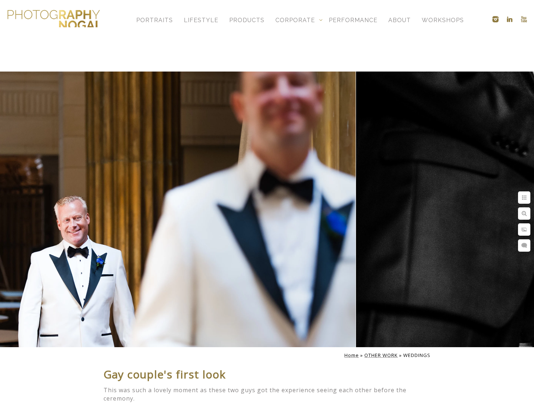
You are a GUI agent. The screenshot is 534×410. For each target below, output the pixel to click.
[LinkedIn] (509, 19)
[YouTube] (524, 19)
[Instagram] (495, 19)
